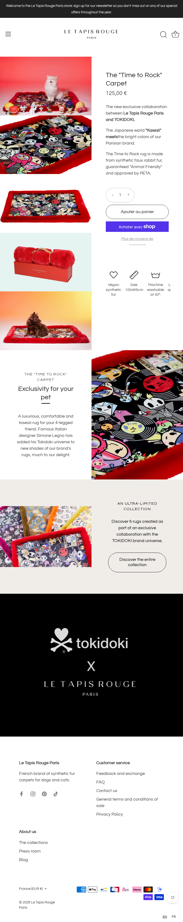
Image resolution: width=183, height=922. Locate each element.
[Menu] (8, 34)
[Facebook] (21, 793)
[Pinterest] (44, 793)
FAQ (100, 782)
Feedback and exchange (120, 773)
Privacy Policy (109, 814)
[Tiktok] (55, 793)
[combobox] (164, 917)
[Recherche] (163, 35)
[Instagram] (32, 793)
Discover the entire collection (137, 562)
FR (174, 916)
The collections (33, 842)
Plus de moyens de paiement (137, 242)
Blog (23, 859)
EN (165, 916)
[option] (91, 665)
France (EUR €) (31, 889)
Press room (30, 851)
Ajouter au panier (137, 211)
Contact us (106, 790)
